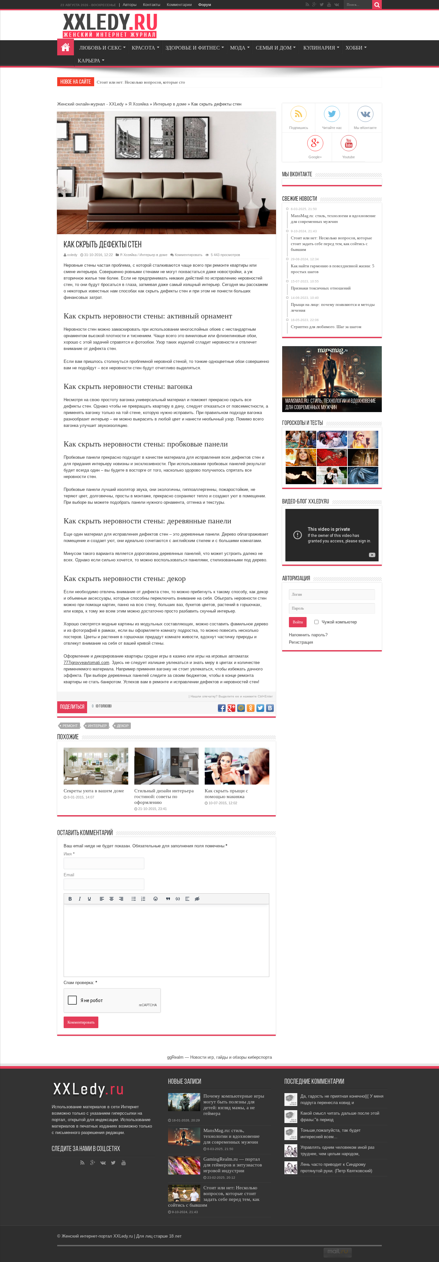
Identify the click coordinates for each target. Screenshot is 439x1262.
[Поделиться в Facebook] (222, 708)
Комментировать (188, 255)
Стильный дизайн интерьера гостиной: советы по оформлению (164, 796)
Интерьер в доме (169, 104)
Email (69, 874)
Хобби (354, 48)
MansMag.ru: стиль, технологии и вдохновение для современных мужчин (231, 1136)
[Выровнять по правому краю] (121, 898)
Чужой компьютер (338, 622)
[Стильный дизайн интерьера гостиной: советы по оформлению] (166, 766)
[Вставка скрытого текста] (197, 898)
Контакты (151, 5)
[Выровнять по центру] (111, 898)
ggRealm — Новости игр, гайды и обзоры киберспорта (219, 1057)
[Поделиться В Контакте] (270, 708)
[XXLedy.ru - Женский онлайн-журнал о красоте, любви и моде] (110, 25)
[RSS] (307, 4)
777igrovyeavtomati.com (86, 662)
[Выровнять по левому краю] (102, 898)
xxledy (72, 255)
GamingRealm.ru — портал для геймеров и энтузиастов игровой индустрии (232, 1164)
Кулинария (319, 48)
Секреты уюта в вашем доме (94, 790)
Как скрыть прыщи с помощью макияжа (226, 793)
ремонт (70, 726)
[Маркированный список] (134, 898)
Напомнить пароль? (308, 634)
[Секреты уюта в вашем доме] (96, 766)
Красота (143, 48)
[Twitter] (322, 4)
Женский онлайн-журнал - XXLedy (90, 104)
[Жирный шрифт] (70, 898)
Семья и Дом (273, 48)
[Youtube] (329, 4)
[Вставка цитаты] (168, 898)
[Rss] (82, 1163)
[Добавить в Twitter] (260, 708)
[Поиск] (377, 5)
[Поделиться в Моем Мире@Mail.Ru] (241, 708)
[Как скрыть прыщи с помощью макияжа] (237, 766)
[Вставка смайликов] (156, 898)
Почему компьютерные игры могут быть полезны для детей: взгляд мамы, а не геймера (233, 1104)
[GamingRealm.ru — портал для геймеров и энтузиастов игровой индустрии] (184, 1165)
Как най (104, 82)
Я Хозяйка (138, 104)
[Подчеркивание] (89, 898)
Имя (69, 854)
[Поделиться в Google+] (231, 708)
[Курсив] (80, 898)
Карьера (89, 60)
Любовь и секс (100, 48)
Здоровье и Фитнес (193, 48)
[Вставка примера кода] (178, 898)
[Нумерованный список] (143, 898)
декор (123, 726)
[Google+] (314, 4)
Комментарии (179, 5)
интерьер (97, 726)
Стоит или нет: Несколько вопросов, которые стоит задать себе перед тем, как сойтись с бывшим (213, 1196)
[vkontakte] (337, 4)
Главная (65, 47)
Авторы (130, 5)
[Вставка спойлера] (187, 898)
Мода (238, 48)
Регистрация (301, 642)
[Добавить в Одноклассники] (251, 708)
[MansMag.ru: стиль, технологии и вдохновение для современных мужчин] (184, 1137)
